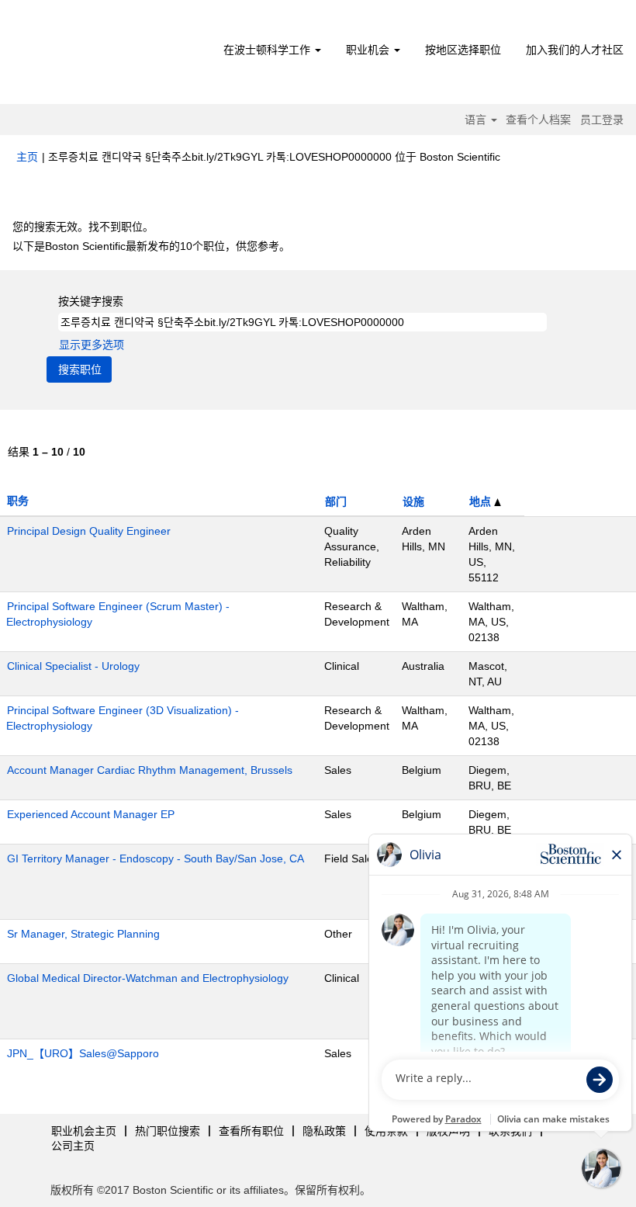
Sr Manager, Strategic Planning (83, 934)
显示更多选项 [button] (91, 344)
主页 (27, 157)
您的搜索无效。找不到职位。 (83, 226)
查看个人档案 (538, 119)
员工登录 (602, 119)
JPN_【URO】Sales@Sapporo (83, 1053)
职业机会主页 (83, 1131)
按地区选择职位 (463, 49)
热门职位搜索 (167, 1131)
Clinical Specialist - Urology (73, 666)
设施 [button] (413, 501)
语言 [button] (477, 119)
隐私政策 (324, 1131)
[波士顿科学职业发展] (105, 55)
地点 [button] (481, 501)
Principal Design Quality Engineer (89, 531)
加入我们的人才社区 (575, 49)
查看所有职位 (251, 1131)
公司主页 (73, 1145)
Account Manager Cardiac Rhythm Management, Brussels (149, 770)
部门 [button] (336, 501)
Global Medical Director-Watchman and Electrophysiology (148, 978)
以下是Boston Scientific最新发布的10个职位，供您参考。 (151, 246)
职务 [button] (18, 500)
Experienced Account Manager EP (91, 814)
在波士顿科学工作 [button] (268, 49)
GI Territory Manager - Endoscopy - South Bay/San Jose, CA (155, 858)
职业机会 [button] (369, 49)
